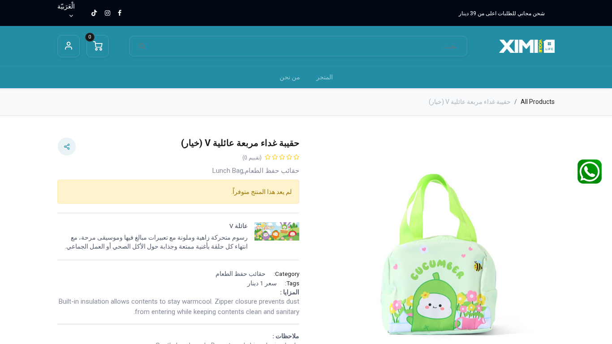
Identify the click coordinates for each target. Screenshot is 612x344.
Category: (286, 273)
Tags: (292, 283)
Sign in (68, 46)
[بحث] (142, 46)
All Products (538, 101)
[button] (536, 256)
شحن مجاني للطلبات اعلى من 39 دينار (502, 13)
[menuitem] (324, 77)
